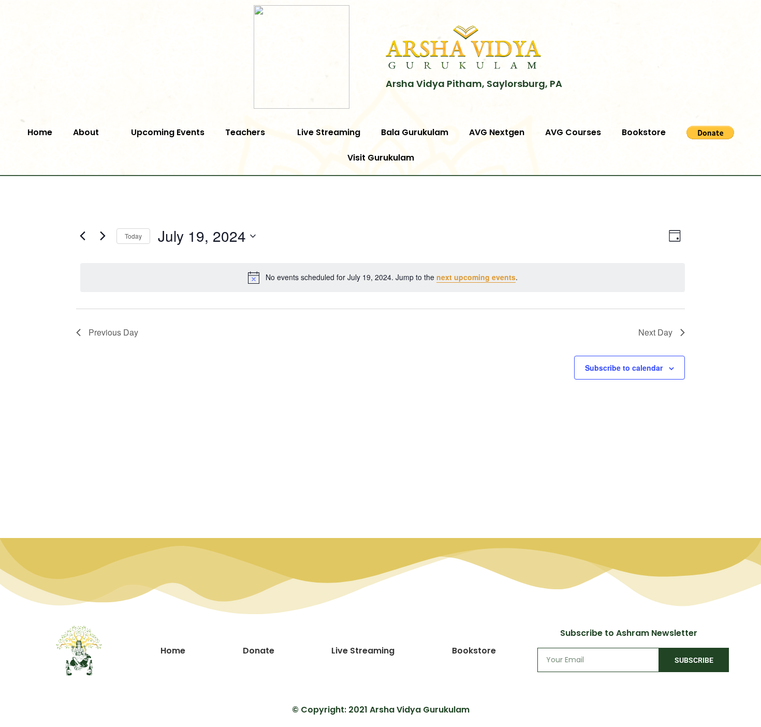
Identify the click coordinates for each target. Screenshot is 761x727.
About (86, 132)
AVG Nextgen (496, 132)
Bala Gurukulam (414, 132)
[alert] (382, 277)
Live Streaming (328, 132)
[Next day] (102, 236)
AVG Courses (573, 132)
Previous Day (113, 332)
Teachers (245, 132)
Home (39, 132)
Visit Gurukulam (380, 158)
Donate (258, 651)
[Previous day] (82, 236)
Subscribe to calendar (624, 367)
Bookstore (644, 132)
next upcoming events (476, 277)
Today (133, 235)
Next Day (655, 332)
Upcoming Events (167, 132)
